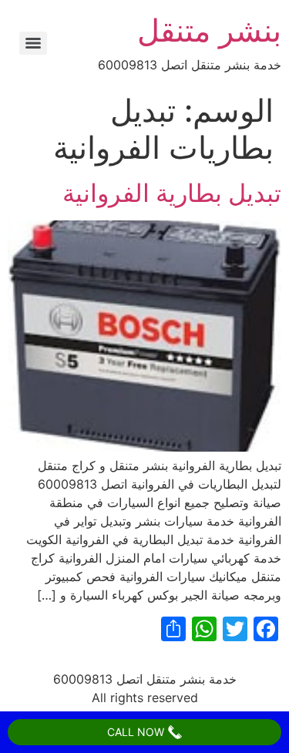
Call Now (137, 731)
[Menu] (33, 43)
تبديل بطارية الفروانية (171, 193)
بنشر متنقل (209, 30)
